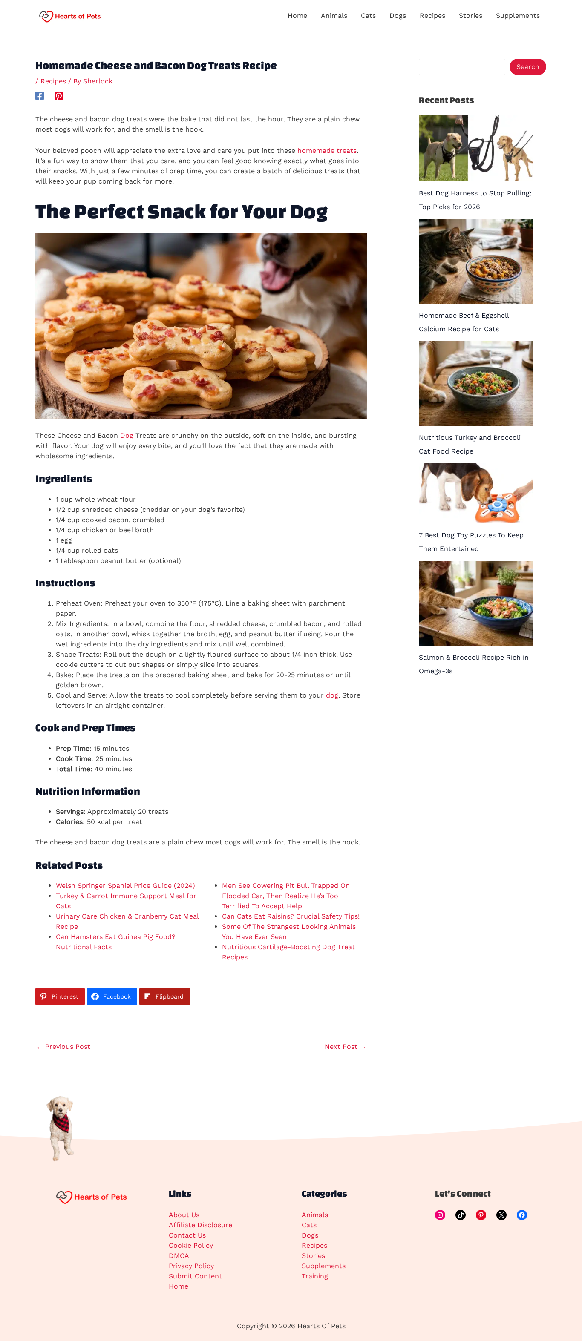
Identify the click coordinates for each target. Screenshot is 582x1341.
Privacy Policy (191, 1266)
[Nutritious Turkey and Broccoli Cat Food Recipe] (476, 383)
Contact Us (187, 1235)
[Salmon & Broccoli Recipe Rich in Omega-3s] (476, 603)
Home (178, 1286)
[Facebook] (39, 95)
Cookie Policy (191, 1245)
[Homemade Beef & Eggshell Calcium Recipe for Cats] (476, 261)
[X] (501, 1215)
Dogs (310, 1235)
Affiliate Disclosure (200, 1225)
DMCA (179, 1256)
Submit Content (195, 1276)
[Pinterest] (59, 95)
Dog (126, 435)
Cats (309, 1225)
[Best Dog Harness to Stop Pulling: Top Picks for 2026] (476, 148)
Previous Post (63, 1046)
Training (315, 1276)
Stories (313, 1256)
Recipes (53, 81)
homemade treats (327, 150)
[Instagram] (440, 1215)
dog (332, 695)
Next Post (345, 1046)
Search (527, 67)
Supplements (324, 1266)
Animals (315, 1215)
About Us (184, 1215)
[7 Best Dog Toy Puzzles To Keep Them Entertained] (476, 493)
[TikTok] (460, 1215)
